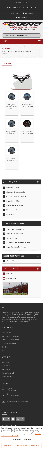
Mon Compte (6, 369)
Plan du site (5, 347)
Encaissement (22, 17)
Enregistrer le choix (21, 445)
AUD (22, 8)
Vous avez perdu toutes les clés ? (17, 196)
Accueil (4, 51)
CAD (26, 8)
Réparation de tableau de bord (16, 192)
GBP (14, 8)
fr (26, 2)
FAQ (3, 351)
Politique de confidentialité (10, 340)
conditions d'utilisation (9, 343)
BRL (35, 8)
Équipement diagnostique (14, 205)
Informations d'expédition (10, 336)
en (23, 2)
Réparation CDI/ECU (12, 188)
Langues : (18, 2)
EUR (18, 8)
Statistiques (17, 439)
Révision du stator (12, 210)
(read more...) (24, 321)
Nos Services (12, 51)
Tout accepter (35, 445)
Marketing (27, 439)
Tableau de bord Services (25, 51)
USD (31, 8)
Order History (6, 362)
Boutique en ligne (12, 214)
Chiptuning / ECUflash (13, 201)
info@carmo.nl (11, 278)
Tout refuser (7, 445)
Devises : (9, 8)
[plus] (38, 182)
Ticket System (6, 332)
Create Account (7, 377)
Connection (29, 13)
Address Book (6, 366)
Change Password (8, 373)
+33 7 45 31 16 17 (12, 274)
